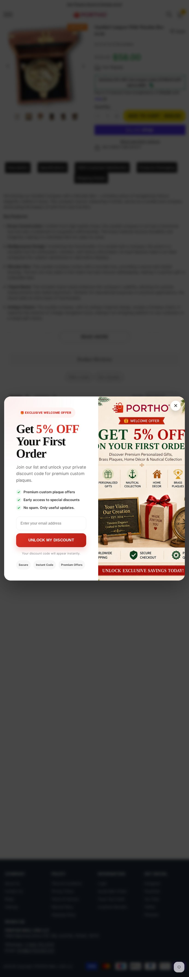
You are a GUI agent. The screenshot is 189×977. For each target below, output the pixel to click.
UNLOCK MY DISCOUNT (51, 540)
